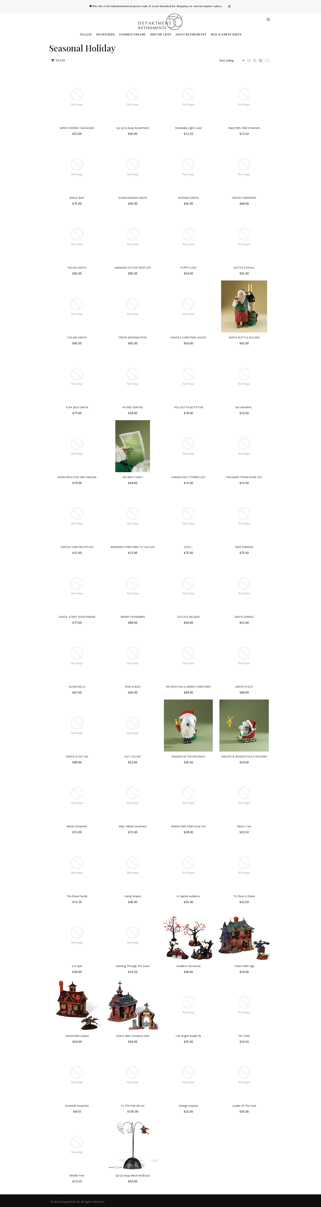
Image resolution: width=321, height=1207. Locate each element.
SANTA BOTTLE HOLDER (244, 337)
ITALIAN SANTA (77, 337)
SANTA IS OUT (244, 686)
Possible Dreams (132, 34)
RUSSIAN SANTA (188, 197)
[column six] (267, 61)
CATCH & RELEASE (188, 617)
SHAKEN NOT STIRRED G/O (188, 477)
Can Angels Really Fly (188, 1036)
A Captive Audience (188, 896)
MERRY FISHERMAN (133, 617)
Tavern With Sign (244, 966)
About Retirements (190, 34)
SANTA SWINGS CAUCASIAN (77, 128)
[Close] (229, 6)
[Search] (268, 20)
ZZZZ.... (188, 547)
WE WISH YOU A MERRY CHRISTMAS (188, 686)
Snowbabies (105, 34)
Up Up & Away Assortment (132, 128)
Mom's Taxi (244, 826)
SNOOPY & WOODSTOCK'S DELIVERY (244, 756)
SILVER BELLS (77, 686)
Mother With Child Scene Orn (188, 826)
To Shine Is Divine (244, 896)
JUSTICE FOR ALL (244, 267)
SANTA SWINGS (244, 617)
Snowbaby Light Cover (188, 128)
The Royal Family (77, 896)
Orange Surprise (188, 1105)
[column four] (260, 61)
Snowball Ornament (77, 1105)
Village (86, 34)
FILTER (60, 60)
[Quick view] (97, 77)
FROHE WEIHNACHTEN (133, 337)
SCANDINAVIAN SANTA (132, 197)
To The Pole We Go (133, 1105)
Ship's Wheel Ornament (133, 826)
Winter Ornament (77, 826)
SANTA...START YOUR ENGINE (77, 617)
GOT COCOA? (132, 756)
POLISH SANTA (77, 267)
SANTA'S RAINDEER (244, 197)
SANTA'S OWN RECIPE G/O (77, 547)
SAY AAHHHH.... (244, 407)
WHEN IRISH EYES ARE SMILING (77, 477)
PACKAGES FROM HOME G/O (244, 477)
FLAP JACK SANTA (77, 407)
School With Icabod (77, 1036)
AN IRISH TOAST (133, 477)
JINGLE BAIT (77, 197)
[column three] (255, 61)
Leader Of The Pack (244, 1105)
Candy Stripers (132, 896)
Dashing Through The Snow (133, 966)
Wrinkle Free (76, 1175)
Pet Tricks (244, 1036)
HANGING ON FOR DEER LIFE (133, 267)
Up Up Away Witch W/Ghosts (132, 1175)
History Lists (160, 34)
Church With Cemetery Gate (132, 1036)
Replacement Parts (226, 34)
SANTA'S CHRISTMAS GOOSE (188, 337)
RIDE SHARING (244, 547)
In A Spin (77, 966)
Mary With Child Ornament (244, 128)
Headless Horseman (188, 966)
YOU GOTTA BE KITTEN (188, 407)
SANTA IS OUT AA (77, 756)
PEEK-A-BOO (133, 686)
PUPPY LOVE (188, 267)
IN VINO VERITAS (132, 407)
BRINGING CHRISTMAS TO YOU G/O (133, 547)
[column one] (249, 61)
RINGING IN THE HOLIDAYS (188, 756)
